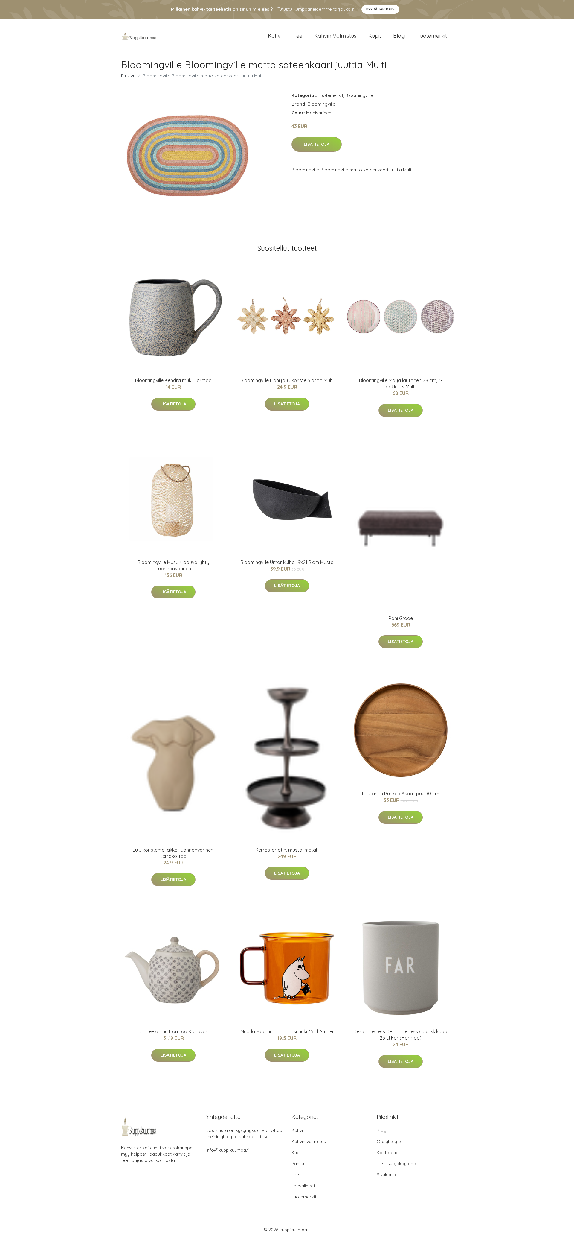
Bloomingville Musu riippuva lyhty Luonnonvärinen (173, 565)
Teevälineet (303, 1186)
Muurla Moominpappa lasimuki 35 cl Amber (287, 1031)
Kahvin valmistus (335, 35)
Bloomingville (359, 95)
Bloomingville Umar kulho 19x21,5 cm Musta (287, 562)
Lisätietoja (316, 144)
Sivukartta (387, 1174)
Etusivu (128, 76)
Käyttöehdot (390, 1152)
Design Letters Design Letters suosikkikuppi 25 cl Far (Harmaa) (400, 1034)
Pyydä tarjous (380, 9)
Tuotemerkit (432, 35)
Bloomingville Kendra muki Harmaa (173, 380)
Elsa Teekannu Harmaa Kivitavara (173, 1031)
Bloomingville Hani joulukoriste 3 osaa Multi (287, 380)
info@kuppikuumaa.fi (228, 1150)
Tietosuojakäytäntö (397, 1163)
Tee (298, 35)
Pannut (298, 1163)
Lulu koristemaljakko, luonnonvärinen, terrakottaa (173, 853)
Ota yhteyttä (390, 1141)
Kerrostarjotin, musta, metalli (287, 850)
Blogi (399, 35)
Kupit (374, 35)
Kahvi (275, 35)
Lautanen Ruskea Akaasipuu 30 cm (400, 794)
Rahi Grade (400, 618)
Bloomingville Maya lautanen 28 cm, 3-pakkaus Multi (400, 383)
